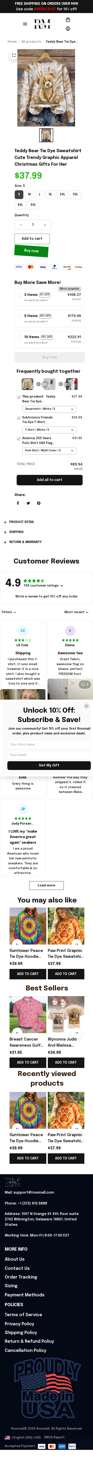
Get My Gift (49, 765)
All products (31, 41)
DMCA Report (54, 1437)
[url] (29, 1193)
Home (12, 41)
